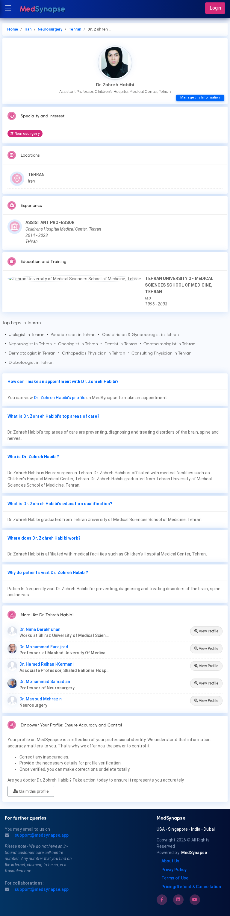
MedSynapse (194, 852)
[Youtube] (194, 899)
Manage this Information (200, 97)
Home (12, 29)
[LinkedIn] (178, 899)
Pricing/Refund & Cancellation (191, 886)
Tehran (75, 29)
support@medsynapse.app (41, 835)
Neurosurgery (50, 29)
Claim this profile (33, 791)
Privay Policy (174, 869)
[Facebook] (162, 899)
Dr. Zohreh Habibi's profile (59, 397)
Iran (28, 29)
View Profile (208, 631)
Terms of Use (174, 878)
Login (215, 8)
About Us (170, 861)
